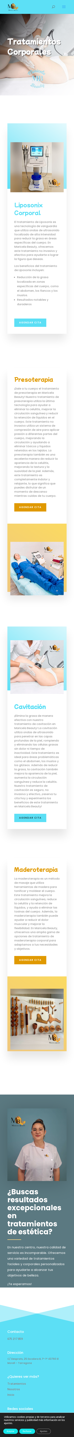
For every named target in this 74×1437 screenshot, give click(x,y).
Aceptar (10, 1431)
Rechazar (27, 1431)
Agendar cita (30, 817)
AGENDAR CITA (30, 507)
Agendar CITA (30, 322)
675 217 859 (15, 1339)
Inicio (10, 1395)
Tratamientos (16, 1384)
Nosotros (13, 1389)
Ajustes (43, 1431)
